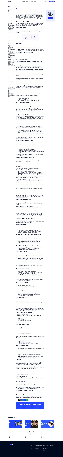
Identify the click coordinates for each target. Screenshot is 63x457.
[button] (23, 1)
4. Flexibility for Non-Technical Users (10, 58)
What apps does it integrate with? (11, 96)
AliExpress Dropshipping (37, 451)
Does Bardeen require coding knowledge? (11, 94)
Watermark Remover (37, 448)
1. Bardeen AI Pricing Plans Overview (11, 82)
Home (20, 1)
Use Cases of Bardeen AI (11, 61)
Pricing (27, 1)
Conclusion (9, 86)
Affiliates (32, 449)
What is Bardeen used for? (11, 88)
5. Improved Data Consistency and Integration (11, 59)
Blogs (29, 1)
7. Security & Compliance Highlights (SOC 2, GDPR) (11, 34)
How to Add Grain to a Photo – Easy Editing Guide (30, 429)
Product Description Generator (38, 445)
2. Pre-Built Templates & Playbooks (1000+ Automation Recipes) (11, 23)
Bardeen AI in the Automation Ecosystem (11, 15)
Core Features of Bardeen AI (11, 17)
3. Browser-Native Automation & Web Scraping (11, 25)
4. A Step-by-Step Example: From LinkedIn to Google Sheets (11, 45)
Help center (51, 445)
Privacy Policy (42, 455)
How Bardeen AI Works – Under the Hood (11, 36)
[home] (9, 1)
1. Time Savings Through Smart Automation (11, 52)
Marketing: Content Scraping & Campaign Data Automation (11, 65)
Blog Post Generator (45, 445)
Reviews (32, 1)
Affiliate (35, 1)
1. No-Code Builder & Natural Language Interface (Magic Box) (11, 20)
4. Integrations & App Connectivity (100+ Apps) (11, 27)
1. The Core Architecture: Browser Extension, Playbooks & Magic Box (11, 39)
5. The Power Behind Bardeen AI (10, 48)
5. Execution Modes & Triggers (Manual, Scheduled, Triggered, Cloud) (11, 29)
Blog (18, 3)
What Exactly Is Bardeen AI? (11, 11)
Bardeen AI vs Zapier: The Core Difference (11, 73)
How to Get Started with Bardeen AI (11, 84)
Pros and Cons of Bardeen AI (11, 77)
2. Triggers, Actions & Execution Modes (10, 41)
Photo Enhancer (36, 449)
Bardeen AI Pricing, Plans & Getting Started (11, 80)
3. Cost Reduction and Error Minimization (11, 56)
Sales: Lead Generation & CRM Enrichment (11, 63)
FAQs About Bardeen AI (11, 87)
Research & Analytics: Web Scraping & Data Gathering (11, 70)
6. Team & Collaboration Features (11, 32)
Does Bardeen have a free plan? (11, 92)
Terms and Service (47, 455)
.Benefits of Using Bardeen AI (11, 50)
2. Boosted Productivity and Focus (11, 54)
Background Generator (44, 450)
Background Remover (45, 448)
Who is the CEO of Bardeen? (10, 90)
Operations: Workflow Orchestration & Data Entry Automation (11, 68)
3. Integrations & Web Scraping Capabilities (10, 43)
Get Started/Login (52, 1)
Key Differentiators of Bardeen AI (10, 75)
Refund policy (51, 455)
